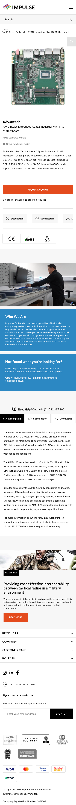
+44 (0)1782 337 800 (21, 377)
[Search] (70, 19)
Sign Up (62, 713)
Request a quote (38, 189)
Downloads (66, 418)
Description (17, 218)
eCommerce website (14, 793)
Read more (15, 617)
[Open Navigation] (71, 7)
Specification (47, 218)
